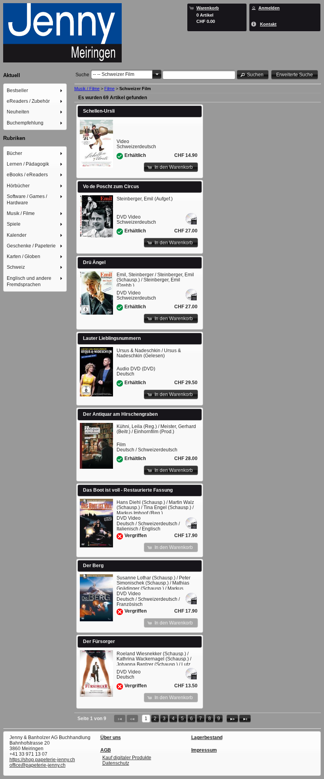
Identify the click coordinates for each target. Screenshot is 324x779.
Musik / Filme (87, 88)
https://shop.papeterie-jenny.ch (42, 759)
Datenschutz (115, 763)
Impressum (204, 750)
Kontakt (268, 24)
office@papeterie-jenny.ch (37, 765)
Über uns (110, 737)
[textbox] (198, 74)
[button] (253, 74)
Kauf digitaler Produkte (126, 757)
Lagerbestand (206, 737)
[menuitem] (35, 90)
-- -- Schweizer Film (113, 74)
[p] (232, 718)
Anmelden (269, 8)
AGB (105, 750)
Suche (82, 74)
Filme (109, 88)
